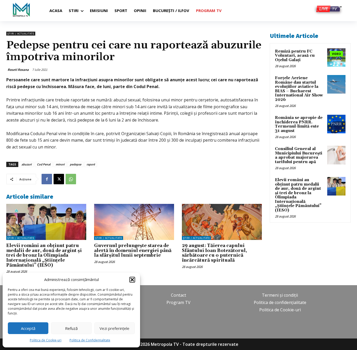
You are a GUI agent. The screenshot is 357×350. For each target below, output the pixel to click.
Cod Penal (43, 164)
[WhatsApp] (71, 179)
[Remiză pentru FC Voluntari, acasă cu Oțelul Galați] (336, 57)
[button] (132, 279)
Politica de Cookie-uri (45, 340)
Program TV (178, 302)
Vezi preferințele (114, 328)
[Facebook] (47, 179)
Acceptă (28, 328)
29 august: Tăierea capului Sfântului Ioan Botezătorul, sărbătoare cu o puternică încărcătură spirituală (214, 253)
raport (91, 164)
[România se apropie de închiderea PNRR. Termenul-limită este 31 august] (336, 124)
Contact (178, 295)
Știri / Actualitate (20, 33)
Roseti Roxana (18, 69)
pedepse (75, 164)
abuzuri (26, 164)
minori (60, 164)
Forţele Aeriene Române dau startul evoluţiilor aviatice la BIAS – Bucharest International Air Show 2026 (299, 89)
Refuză (71, 328)
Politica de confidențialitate (280, 302)
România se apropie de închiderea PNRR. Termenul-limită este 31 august (299, 124)
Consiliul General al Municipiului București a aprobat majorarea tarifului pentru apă (298, 155)
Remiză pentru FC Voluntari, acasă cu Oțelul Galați (295, 55)
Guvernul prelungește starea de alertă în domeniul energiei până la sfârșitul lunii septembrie (132, 250)
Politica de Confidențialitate (90, 340)
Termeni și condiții (280, 295)
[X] (59, 179)
